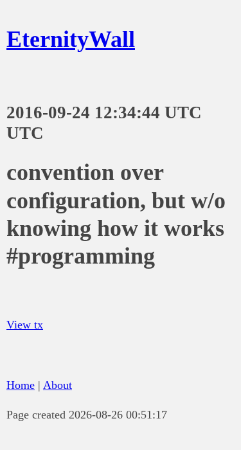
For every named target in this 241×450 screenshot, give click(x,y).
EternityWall (70, 39)
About (57, 385)
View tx (24, 324)
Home (20, 385)
